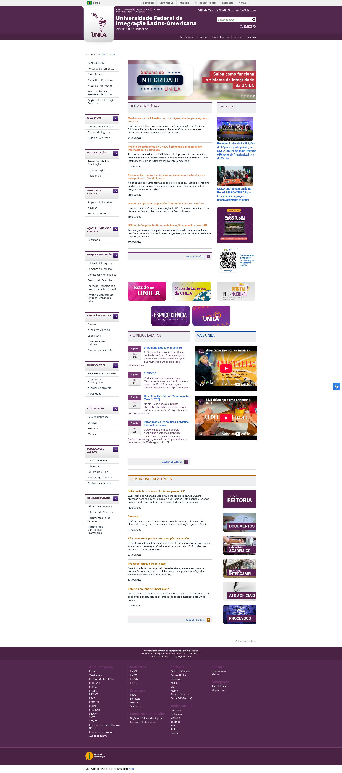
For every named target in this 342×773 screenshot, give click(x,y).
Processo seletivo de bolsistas (147, 563)
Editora (134, 702)
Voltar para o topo (245, 641)
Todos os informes (194, 619)
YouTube (241, 26)
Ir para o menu (144, 9)
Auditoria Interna (98, 735)
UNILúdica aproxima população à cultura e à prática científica (166, 203)
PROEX (93, 690)
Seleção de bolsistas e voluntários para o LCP (156, 491)
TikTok (174, 729)
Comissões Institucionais (143, 722)
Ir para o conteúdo (125, 9)
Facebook (246, 26)
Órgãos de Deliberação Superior (147, 718)
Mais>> (215, 674)
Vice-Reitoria (95, 675)
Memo (174, 690)
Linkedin (175, 717)
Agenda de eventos (172, 461)
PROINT (93, 694)
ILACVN (134, 679)
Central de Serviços (181, 671)
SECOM (93, 713)
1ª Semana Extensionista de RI (163, 347)
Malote (174, 683)
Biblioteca (135, 698)
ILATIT (133, 683)
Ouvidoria (135, 706)
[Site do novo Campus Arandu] (235, 241)
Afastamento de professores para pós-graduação (158, 538)
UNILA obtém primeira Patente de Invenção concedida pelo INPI (167, 225)
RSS (254, 9)
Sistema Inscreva (180, 694)
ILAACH (134, 671)
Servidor (238, 36)
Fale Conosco (186, 36)
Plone (131, 768)
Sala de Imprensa (221, 36)
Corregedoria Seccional (101, 732)
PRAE (92, 698)
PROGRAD (94, 683)
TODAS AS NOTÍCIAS (195, 256)
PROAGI (93, 706)
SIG (172, 686)
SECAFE (93, 721)
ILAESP (133, 675)
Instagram (254, 26)
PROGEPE (94, 702)
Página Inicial (108, 54)
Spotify (174, 733)
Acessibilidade (219, 686)
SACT (92, 717)
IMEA (133, 694)
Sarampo (133, 516)
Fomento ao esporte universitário (148, 589)
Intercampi (176, 679)
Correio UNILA (178, 675)
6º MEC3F (150, 373)
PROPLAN (94, 709)
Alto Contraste (224, 9)
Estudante (251, 36)
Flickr (250, 26)
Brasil (96, 2)
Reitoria (93, 671)
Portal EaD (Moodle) (181, 698)
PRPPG (93, 686)
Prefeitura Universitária (101, 679)
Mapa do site (242, 9)
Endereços (203, 36)
